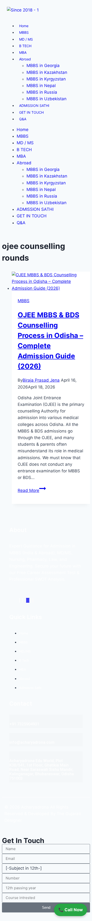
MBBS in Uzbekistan (46, 98)
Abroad (25, 59)
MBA (22, 52)
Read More (32, 490)
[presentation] (51, 282)
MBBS (24, 32)
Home (23, 26)
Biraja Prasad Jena (41, 380)
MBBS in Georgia (43, 65)
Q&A (22, 119)
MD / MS (26, 39)
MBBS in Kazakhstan (46, 72)
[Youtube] (28, 600)
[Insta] (22, 600)
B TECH (25, 46)
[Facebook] (19, 600)
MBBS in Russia (41, 92)
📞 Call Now (70, 909)
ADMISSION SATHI (34, 105)
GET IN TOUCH (31, 112)
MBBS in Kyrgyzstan (46, 79)
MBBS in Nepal (41, 85)
